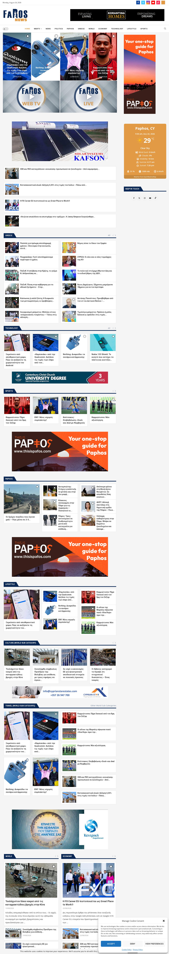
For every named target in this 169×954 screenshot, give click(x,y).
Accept (111, 944)
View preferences (154, 944)
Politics (59, 29)
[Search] (165, 29)
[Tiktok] (158, 2)
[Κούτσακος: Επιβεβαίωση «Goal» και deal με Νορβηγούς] (74, 405)
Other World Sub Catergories (103, 705)
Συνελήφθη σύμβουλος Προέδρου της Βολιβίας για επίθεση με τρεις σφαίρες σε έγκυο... (45, 674)
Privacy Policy (138, 949)
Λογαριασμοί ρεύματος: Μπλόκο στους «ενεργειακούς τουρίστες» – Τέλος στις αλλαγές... (38, 314)
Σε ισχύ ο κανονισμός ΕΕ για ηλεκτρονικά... (35, 945)
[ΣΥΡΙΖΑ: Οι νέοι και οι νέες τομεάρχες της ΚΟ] (69, 261)
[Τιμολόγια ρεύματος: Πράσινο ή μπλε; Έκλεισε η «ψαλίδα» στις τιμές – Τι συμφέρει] (69, 316)
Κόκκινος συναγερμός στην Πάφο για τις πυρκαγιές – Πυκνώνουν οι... (66, 505)
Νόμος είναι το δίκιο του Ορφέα (91, 243)
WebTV (37, 29)
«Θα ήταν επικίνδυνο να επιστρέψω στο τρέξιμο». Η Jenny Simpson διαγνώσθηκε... (57, 217)
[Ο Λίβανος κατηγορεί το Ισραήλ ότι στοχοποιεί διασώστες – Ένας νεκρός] (103, 657)
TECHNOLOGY (117, 29)
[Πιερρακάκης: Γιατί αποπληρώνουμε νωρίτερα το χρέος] (12, 261)
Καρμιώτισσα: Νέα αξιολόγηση (91, 745)
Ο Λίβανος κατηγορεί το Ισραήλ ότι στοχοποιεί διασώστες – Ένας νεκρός (102, 674)
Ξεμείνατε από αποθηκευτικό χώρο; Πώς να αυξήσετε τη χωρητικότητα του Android (16, 360)
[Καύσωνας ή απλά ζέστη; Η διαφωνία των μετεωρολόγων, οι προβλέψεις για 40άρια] (12, 302)
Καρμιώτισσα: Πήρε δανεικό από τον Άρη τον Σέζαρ (103, 70)
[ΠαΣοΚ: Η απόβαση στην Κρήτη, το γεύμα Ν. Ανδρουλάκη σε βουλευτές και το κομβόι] (12, 275)
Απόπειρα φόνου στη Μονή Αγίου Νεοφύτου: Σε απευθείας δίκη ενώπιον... (104, 492)
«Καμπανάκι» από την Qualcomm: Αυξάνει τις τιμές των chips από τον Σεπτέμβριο (17, 69)
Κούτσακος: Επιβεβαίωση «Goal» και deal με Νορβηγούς (74, 420)
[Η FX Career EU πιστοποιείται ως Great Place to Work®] (12, 205)
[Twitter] (143, 2)
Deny (132, 944)
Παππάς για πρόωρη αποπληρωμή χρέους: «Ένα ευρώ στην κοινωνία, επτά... (35, 245)
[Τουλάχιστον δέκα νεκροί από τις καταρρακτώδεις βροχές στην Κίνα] (17, 657)
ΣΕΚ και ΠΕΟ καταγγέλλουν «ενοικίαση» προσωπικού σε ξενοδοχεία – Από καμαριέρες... (60, 169)
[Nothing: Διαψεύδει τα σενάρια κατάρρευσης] (46, 56)
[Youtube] (153, 2)
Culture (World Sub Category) (20, 643)
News (48, 29)
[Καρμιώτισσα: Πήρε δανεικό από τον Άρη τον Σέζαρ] (103, 56)
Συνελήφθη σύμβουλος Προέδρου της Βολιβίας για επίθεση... (39, 930)
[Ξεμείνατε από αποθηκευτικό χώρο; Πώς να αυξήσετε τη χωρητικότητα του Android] (17, 342)
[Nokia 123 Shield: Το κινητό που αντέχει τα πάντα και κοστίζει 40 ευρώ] (103, 342)
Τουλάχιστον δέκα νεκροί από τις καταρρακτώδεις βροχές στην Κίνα (25, 903)
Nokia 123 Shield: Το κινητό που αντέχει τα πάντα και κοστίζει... (102, 357)
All (109, 235)
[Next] (115, 235)
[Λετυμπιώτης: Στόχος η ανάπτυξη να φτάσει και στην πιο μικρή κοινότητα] (50, 490)
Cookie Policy (127, 949)
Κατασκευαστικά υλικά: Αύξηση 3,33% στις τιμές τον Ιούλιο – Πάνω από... (53, 185)
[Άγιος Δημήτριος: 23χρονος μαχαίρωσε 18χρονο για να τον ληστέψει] (69, 288)
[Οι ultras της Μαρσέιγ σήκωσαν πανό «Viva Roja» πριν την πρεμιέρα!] (88, 612)
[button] (163, 921)
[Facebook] (138, 2)
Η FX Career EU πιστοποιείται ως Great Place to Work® (45, 201)
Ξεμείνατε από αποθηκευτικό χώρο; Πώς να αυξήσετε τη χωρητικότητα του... (20, 625)
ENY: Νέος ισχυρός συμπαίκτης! (74, 71)
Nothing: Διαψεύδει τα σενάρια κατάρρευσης (46, 70)
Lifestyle (131, 29)
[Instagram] (148, 2)
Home (27, 29)
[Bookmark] (27, 36)
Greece (81, 29)
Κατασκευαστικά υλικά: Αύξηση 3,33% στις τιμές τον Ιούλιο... (97, 930)
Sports (143, 29)
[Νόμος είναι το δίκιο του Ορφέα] (69, 247)
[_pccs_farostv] (163, 2)
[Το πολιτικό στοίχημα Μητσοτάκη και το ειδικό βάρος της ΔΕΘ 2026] (69, 275)
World (92, 29)
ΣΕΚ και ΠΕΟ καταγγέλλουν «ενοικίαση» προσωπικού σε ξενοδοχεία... (92, 946)
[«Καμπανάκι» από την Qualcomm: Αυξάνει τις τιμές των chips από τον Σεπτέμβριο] (17, 56)
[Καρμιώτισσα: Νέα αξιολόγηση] (103, 405)
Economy (102, 29)
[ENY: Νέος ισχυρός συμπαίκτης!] (74, 56)
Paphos (70, 29)
